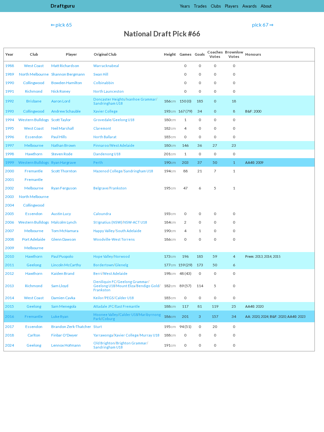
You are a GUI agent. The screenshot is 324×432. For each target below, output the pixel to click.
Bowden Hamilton (66, 82)
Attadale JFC (103, 306)
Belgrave (100, 188)
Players (231, 6)
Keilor (98, 298)
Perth (98, 162)
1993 (9, 111)
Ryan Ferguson (64, 188)
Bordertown (103, 265)
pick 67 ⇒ (262, 25)
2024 (9, 345)
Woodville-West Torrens (114, 239)
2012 (9, 273)
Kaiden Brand (62, 273)
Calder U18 (124, 298)
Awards (249, 6)
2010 (9, 256)
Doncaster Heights (109, 99)
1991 (9, 91)
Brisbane (33, 101)
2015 (9, 306)
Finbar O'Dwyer (64, 335)
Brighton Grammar (131, 343)
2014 (9, 297)
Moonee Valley (105, 314)
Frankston (118, 188)
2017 (9, 326)
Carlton (34, 335)
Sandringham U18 (107, 103)
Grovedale (102, 120)
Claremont (102, 128)
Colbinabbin (103, 83)
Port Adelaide (33, 239)
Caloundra (102, 214)
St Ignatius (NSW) (107, 222)
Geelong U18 (123, 120)
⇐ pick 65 (61, 25)
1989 (9, 74)
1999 (9, 162)
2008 (9, 239)
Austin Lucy (61, 213)
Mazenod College (107, 171)
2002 (9, 188)
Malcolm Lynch (64, 222)
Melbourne (33, 145)
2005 (9, 213)
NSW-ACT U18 (135, 222)
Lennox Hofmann (66, 345)
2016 (9, 316)
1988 (9, 65)
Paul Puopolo (62, 256)
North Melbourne (34, 74)
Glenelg (121, 265)
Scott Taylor (61, 119)
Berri (97, 273)
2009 (9, 247)
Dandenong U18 (106, 154)
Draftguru (63, 6)
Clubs (216, 6)
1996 (9, 136)
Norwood (122, 256)
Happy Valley (104, 231)
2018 (9, 335)
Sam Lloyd (59, 285)
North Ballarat (104, 137)
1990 (9, 82)
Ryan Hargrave (63, 162)
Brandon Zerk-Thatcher (71, 326)
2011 (9, 264)
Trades (200, 6)
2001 (9, 179)
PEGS (109, 298)
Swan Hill (100, 74)
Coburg (108, 319)
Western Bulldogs (33, 119)
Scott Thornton (64, 171)
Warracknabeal (106, 66)
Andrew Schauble (66, 111)
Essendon (33, 136)
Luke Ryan (59, 316)
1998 (9, 153)
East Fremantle (127, 306)
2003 (9, 196)
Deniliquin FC (104, 282)
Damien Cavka (63, 297)
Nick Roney (60, 91)
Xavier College (105, 111)
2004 (9, 205)
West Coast (34, 65)
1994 (9, 119)
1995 (9, 128)
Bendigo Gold (147, 286)
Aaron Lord (60, 101)
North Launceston (108, 91)
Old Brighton (104, 343)
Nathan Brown (63, 145)
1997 (9, 145)
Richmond (33, 91)
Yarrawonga (103, 335)
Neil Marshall (62, 128)
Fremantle (34, 171)
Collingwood (33, 82)
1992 (9, 101)
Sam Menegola (63, 306)
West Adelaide (122, 145)
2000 (9, 171)
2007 (9, 230)
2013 (9, 285)
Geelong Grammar (132, 282)
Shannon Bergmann (68, 74)
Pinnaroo (101, 145)
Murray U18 (149, 335)
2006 (9, 222)
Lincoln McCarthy (66, 264)
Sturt (97, 326)
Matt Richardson (65, 65)
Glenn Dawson (63, 239)
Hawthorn (33, 153)
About (266, 6)
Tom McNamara (64, 230)
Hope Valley (103, 256)
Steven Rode (61, 153)
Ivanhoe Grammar (141, 99)
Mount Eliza (125, 286)
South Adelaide (128, 231)
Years (185, 6)
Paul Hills (59, 136)
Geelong (34, 264)
